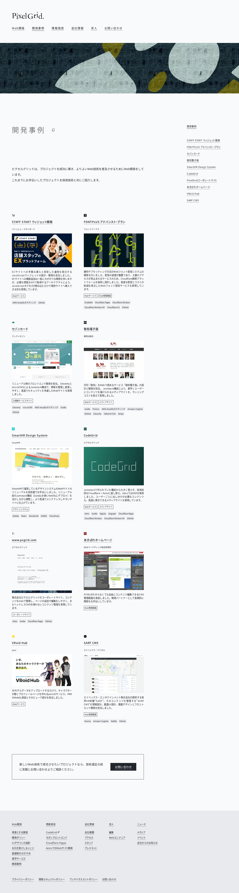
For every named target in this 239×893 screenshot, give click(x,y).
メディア (141, 832)
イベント (141, 837)
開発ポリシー (19, 837)
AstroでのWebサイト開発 (59, 848)
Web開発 (18, 28)
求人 (94, 28)
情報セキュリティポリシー (52, 879)
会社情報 (77, 28)
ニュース (141, 824)
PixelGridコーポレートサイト (202, 180)
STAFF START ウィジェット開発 (203, 140)
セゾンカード (193, 153)
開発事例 (38, 28)
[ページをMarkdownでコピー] (53, 130)
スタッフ (89, 842)
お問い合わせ (113, 28)
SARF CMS (193, 200)
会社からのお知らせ (147, 842)
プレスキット (91, 848)
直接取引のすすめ (21, 853)
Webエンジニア (117, 837)
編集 (111, 832)
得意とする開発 (20, 832)
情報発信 (58, 28)
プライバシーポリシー (23, 879)
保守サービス (19, 858)
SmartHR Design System (201, 167)
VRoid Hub (193, 193)
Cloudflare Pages (56, 842)
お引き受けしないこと (23, 848)
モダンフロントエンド (56, 837)
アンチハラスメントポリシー (83, 879)
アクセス (89, 837)
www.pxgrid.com (24, 540)
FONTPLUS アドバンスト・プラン (204, 147)
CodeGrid (192, 173)
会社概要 (89, 832)
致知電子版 (193, 160)
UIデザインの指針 (21, 842)
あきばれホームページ (198, 187)
